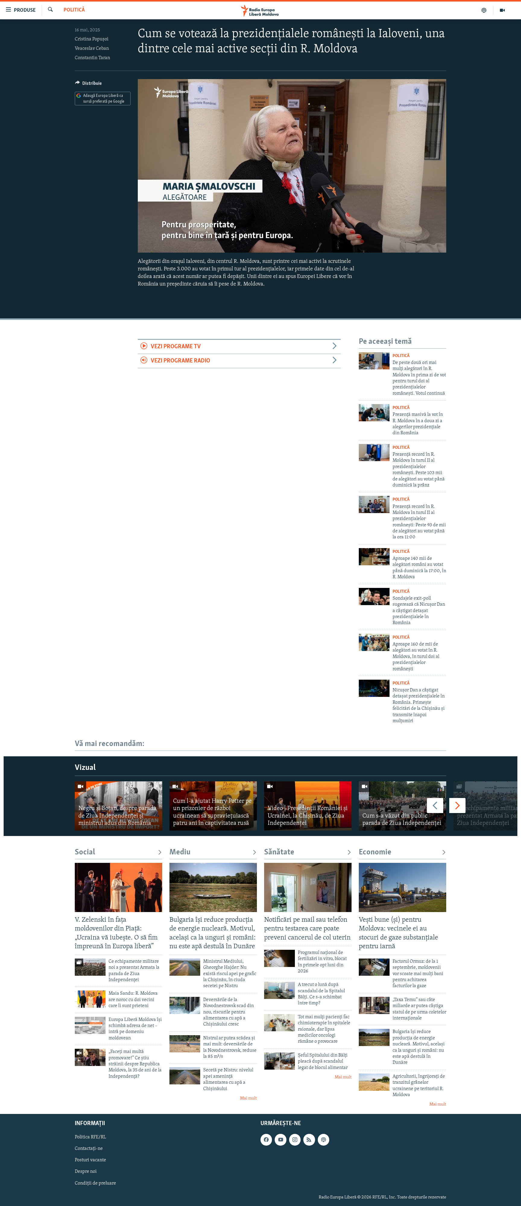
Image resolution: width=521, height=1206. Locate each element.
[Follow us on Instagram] (295, 1139)
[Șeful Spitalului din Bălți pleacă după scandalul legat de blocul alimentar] (279, 1061)
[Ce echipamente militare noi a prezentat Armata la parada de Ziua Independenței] (90, 967)
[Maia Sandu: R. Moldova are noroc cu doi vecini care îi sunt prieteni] (90, 999)
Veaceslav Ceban (92, 48)
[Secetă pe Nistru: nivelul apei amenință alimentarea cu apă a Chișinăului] (184, 1075)
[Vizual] (502, 10)
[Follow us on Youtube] (280, 1139)
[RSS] (309, 1139)
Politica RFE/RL (90, 1137)
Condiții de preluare (95, 1183)
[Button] (88, 85)
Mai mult (248, 1098)
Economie (375, 852)
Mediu (180, 852)
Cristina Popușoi (92, 39)
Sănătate (279, 852)
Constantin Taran (92, 58)
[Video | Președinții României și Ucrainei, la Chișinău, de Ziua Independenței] (308, 806)
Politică (74, 10)
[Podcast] (484, 10)
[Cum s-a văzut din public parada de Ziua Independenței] (402, 806)
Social (85, 852)
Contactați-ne (89, 1148)
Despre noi (86, 1171)
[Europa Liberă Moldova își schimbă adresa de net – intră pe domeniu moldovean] (90, 1025)
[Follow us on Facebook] (266, 1139)
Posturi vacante (90, 1160)
